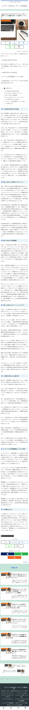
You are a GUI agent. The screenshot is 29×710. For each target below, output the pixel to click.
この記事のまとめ (9, 103)
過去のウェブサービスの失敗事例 (14, 705)
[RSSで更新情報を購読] (14, 557)
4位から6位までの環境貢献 (11, 95)
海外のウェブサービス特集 (21, 702)
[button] (19, 46)
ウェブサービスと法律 (21, 693)
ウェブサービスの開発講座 (7, 702)
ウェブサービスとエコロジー (7, 535)
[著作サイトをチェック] (7, 553)
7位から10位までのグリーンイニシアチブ (14, 97)
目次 (7, 88)
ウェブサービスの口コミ (7, 699)
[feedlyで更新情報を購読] (21, 553)
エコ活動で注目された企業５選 (12, 99)
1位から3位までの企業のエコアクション (14, 93)
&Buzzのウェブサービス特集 (7, 690)
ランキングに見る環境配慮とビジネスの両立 (15, 101)
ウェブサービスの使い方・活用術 (21, 696)
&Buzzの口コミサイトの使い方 (21, 690)
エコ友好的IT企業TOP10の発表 (12, 91)
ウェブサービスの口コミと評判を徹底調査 (21, 699)
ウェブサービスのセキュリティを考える (7, 696)
